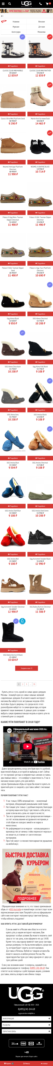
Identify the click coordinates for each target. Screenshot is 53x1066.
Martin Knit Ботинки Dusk (40, 118)
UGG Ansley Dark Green (40, 510)
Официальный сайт (21, 1005)
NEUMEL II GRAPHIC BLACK (40, 166)
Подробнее (14, 66)
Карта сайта (33, 1056)
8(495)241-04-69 (26, 1009)
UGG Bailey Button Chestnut (40, 606)
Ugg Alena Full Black (40, 366)
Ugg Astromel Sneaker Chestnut (13, 606)
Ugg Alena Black (13, 318)
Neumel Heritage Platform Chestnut (13, 167)
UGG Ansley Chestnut (40, 462)
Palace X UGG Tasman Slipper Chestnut (40, 218)
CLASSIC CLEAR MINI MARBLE (13, 70)
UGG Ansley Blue (13, 462)
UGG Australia (15, 909)
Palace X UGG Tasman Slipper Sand (13, 269)
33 (34, 684)
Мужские (16, 26)
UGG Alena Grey (13, 414)
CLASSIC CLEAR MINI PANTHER (40, 70)
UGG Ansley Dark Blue (13, 510)
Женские (41, 21)
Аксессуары (16, 31)
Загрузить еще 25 (26, 668)
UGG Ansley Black (40, 414)
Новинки (16, 21)
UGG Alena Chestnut (40, 318)
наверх (45, 1063)
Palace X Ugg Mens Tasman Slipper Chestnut (13, 218)
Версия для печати (22, 1056)
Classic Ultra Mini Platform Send (13, 118)
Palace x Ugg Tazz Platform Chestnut (40, 269)
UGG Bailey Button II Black (13, 655)
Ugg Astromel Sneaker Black (40, 558)
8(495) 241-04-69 (37, 968)
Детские (41, 26)
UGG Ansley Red (13, 558)
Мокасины (41, 31)
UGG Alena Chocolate (13, 366)
